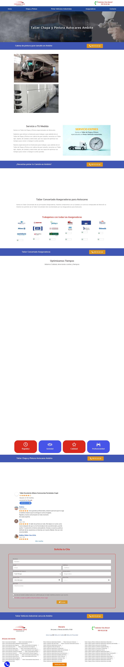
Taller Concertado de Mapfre (9, 642)
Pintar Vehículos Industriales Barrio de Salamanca (55, 653)
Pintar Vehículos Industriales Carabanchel (53, 648)
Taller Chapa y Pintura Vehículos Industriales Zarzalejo (98, 661)
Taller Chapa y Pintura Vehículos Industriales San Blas (98, 654)
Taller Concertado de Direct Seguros (11, 659)
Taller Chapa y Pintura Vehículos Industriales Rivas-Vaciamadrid (100, 653)
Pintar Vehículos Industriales (61, 9)
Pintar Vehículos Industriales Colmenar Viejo (54, 658)
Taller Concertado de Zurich (8, 646)
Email (14, 565)
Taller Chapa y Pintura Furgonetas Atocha (95, 650)
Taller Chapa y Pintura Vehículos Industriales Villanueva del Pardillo (101, 643)
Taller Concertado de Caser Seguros (29, 650)
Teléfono (65, 565)
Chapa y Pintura (31, 9)
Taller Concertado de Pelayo (31, 651)
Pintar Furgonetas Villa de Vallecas (51, 646)
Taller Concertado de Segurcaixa (10, 648)
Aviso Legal (49, 635)
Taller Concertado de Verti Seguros (26, 646)
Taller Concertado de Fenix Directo (10, 656)
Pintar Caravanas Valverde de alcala (70, 643)
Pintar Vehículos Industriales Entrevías (52, 661)
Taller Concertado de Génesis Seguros (28, 653)
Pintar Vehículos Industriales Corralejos (52, 659)
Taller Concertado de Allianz (25, 642)
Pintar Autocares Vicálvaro (69, 642)
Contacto (113, 9)
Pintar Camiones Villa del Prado (51, 643)
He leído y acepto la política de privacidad (27, 598)
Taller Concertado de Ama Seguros (10, 645)
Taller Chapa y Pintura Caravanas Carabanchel (96, 648)
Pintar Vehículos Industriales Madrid (52, 642)
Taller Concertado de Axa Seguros (10, 650)
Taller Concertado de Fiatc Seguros (10, 654)
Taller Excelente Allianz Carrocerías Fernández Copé (39, 493)
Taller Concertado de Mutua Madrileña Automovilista (15, 643)
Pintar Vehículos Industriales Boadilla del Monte (55, 654)
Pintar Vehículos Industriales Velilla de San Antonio (55, 650)
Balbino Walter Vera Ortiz (27, 535)
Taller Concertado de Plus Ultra (29, 656)
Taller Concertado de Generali (9, 653)
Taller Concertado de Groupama (29, 645)
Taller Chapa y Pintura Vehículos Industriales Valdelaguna (99, 658)
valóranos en (25, 503)
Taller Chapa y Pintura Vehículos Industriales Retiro (97, 651)
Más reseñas (39, 541)
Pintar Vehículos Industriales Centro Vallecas (54, 656)
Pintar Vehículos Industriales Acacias (52, 645)
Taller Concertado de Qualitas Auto (30, 654)
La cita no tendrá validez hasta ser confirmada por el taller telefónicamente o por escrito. (41, 595)
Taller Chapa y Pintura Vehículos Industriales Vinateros (98, 659)
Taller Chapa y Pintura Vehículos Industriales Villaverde (98, 642)
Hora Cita (65, 577)
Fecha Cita (16, 577)
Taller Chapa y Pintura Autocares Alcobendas (95, 645)
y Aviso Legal (44, 598)
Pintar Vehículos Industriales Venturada (53, 651)
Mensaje (15, 583)
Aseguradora (66, 571)
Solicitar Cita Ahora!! (105, 2)
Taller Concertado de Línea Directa (30, 659)
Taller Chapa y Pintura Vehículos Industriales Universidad (98, 656)
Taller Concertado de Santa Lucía (28, 648)
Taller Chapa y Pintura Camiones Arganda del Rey (97, 646)
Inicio (10, 9)
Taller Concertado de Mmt (8, 661)
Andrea (21, 507)
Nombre (15, 559)
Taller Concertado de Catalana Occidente (12, 651)
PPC (20, 520)
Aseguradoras (91, 9)
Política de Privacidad (72, 635)
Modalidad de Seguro (19, 571)
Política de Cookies (59, 635)
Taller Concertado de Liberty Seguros (11, 658)
